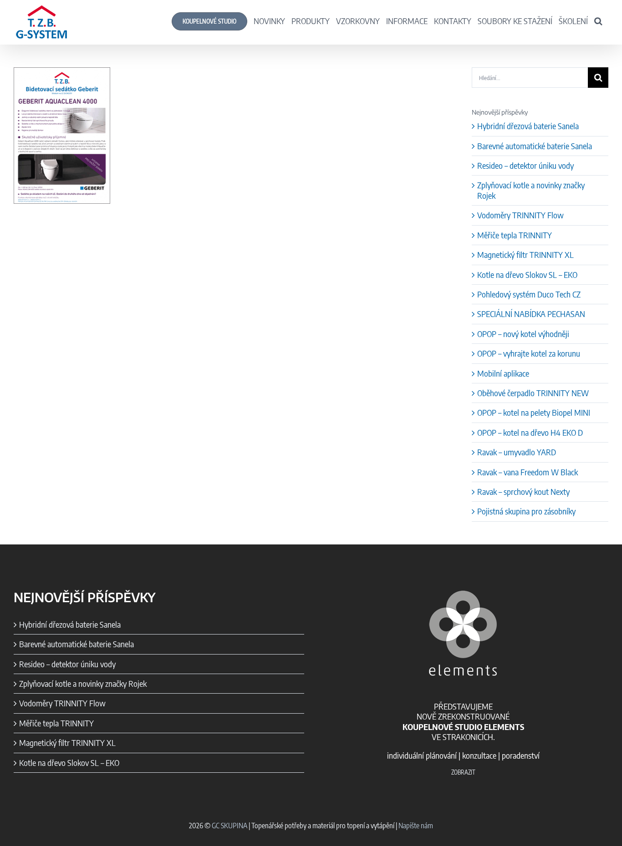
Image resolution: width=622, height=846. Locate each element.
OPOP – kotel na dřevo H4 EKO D (530, 432)
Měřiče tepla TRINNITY (514, 235)
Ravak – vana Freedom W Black (527, 472)
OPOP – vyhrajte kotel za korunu (528, 353)
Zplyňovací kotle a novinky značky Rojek (531, 190)
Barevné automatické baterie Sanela (534, 146)
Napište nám (415, 825)
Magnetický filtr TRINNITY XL (525, 254)
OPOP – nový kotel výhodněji (523, 333)
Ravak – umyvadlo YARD (516, 452)
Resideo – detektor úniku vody (525, 165)
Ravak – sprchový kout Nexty (523, 491)
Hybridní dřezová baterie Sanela (528, 126)
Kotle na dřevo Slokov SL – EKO (527, 274)
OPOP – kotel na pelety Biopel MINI (533, 412)
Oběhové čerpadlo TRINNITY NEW (533, 393)
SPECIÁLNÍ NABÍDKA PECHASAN (531, 313)
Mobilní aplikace (503, 373)
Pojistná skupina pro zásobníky (526, 511)
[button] (598, 20)
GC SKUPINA (229, 825)
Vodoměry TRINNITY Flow (520, 215)
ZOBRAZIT (463, 772)
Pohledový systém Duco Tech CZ (529, 294)
